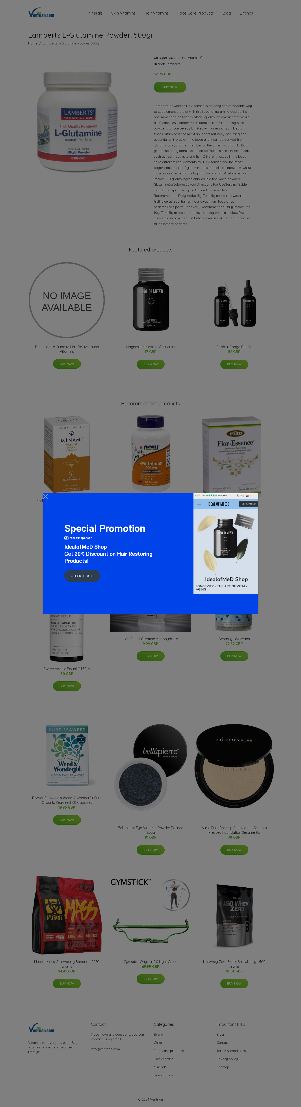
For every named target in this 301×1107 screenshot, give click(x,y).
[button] (82, 576)
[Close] (45, 496)
